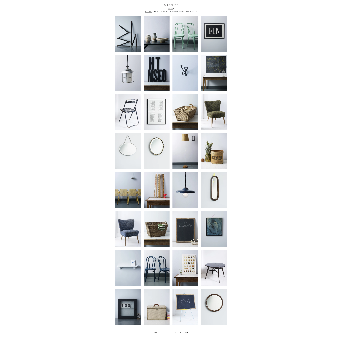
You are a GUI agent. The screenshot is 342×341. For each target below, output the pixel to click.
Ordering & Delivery (161, 12)
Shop (171, 9)
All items (149, 12)
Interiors (191, 12)
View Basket (177, 12)
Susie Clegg (171, 5)
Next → (187, 332)
